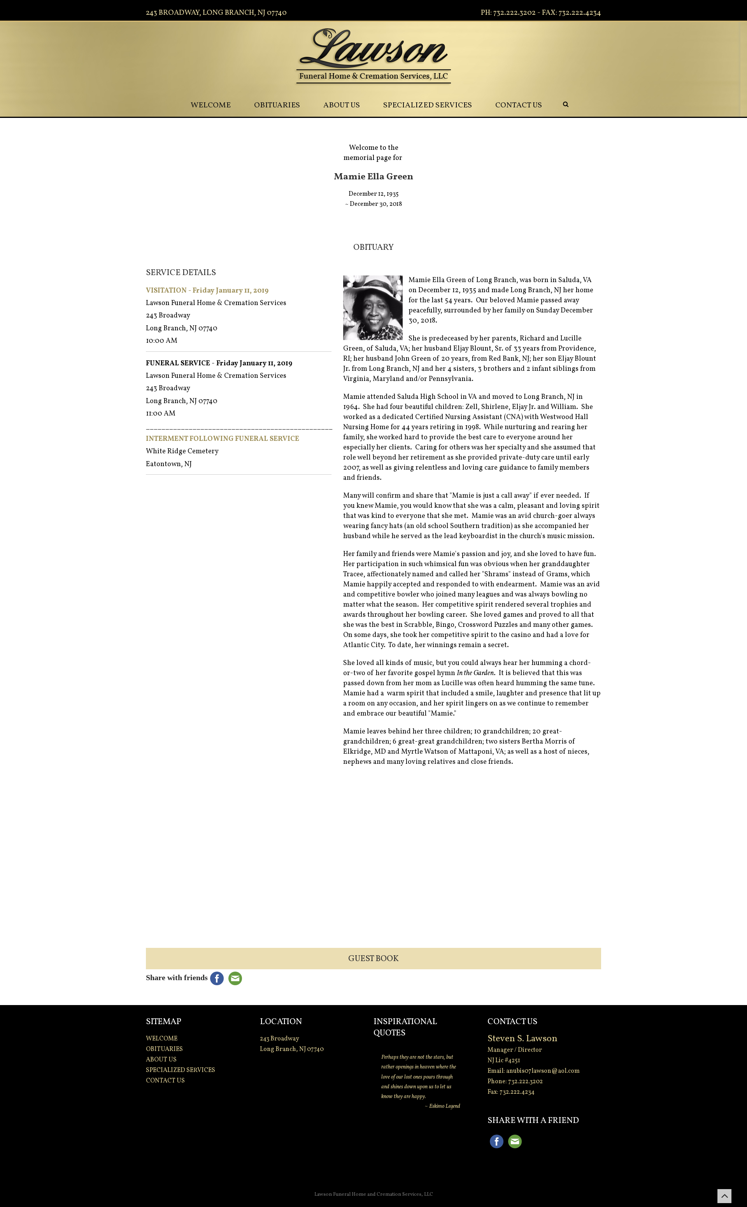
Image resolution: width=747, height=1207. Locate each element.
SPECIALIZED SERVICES (427, 105)
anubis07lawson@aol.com (543, 1071)
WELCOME (211, 105)
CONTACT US (518, 105)
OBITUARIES (277, 105)
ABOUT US (341, 105)
